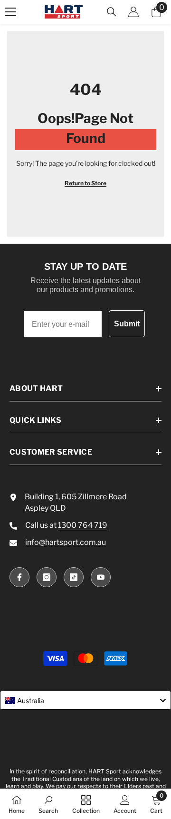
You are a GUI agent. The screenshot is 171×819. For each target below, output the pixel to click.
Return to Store (85, 183)
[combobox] (85, 700)
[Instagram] (47, 577)
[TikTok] (74, 577)
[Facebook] (19, 577)
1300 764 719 (82, 525)
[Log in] (133, 12)
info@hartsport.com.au (65, 542)
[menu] (10, 12)
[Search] (111, 12)
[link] (48, 803)
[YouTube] (101, 577)
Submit (127, 324)
